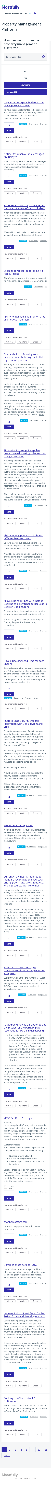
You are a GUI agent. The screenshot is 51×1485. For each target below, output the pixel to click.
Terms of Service (30, 1478)
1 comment (34, 420)
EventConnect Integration (18, 825)
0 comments (33, 124)
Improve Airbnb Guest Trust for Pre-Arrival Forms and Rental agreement (24, 1315)
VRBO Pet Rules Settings (18, 1118)
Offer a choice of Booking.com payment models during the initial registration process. (23, 357)
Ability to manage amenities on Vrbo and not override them (24, 318)
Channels (43, 124)
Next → (7, 1455)
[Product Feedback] (10, 6)
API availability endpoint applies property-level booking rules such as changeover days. (25, 453)
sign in (30, 13)
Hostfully (18, 1478)
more (41, 415)
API (46, 286)
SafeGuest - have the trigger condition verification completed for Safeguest (24, 970)
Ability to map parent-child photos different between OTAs (23, 537)
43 (46, 1449)
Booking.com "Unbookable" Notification (19, 1399)
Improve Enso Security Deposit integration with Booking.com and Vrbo (23, 723)
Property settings (31, 698)
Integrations (42, 795)
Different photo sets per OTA (20, 1265)
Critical (37, 141)
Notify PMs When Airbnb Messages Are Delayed (24, 155)
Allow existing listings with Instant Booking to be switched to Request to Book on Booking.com (25, 603)
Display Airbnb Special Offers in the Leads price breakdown (24, 104)
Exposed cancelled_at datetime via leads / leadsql (23, 272)
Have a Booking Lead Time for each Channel (24, 662)
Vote (9, 130)
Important (23, 141)
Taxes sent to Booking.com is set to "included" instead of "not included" (24, 207)
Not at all (10, 141)
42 (39, 1449)
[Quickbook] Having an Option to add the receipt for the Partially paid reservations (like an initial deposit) (25, 1027)
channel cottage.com (15, 1222)
